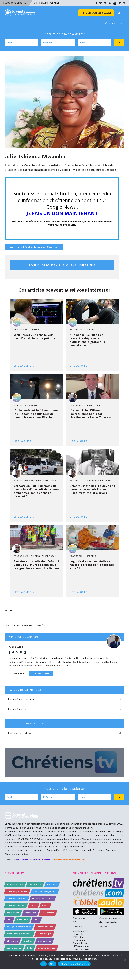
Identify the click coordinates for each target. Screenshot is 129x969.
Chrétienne (12, 940)
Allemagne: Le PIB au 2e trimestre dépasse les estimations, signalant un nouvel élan (87, 340)
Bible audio (22, 919)
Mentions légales (108, 922)
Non (52, 964)
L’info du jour (35, 884)
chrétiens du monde (16, 898)
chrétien (28, 940)
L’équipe (103, 926)
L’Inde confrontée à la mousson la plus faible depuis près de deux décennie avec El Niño (36, 414)
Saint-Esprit (30, 912)
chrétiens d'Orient (16, 905)
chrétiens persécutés (17, 891)
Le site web (18, 673)
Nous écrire (79, 917)
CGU (75, 922)
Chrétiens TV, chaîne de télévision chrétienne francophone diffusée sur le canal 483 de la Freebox (81, 941)
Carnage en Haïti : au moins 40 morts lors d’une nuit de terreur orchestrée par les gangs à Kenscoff (36, 491)
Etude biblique (44, 933)
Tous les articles (40, 673)
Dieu (9, 919)
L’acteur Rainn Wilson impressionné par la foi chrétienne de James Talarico (90, 414)
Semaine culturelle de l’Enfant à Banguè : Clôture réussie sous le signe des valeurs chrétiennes (36, 565)
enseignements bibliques (19, 926)
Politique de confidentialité (74, 964)
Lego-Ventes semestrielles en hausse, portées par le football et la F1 (92, 565)
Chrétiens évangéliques (44, 891)
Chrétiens (52, 884)
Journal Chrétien (17, 823)
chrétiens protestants (42, 898)
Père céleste (48, 912)
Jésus (33, 905)
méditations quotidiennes (19, 933)
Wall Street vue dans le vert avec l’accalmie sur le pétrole (34, 336)
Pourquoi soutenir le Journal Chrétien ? (62, 265)
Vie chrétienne (14, 948)
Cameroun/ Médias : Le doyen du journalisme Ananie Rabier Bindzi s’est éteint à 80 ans (92, 489)
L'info (29, 948)
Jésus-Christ (13, 912)
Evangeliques (44, 940)
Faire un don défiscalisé (96, 12)
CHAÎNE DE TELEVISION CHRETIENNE (69, 859)
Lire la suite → (24, 365)
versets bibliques (45, 926)
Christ (45, 905)
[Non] (124, 960)
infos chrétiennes (46, 948)
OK (43, 964)
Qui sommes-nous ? (109, 917)
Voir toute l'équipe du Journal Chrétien (34, 247)
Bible (36, 919)
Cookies (77, 926)
